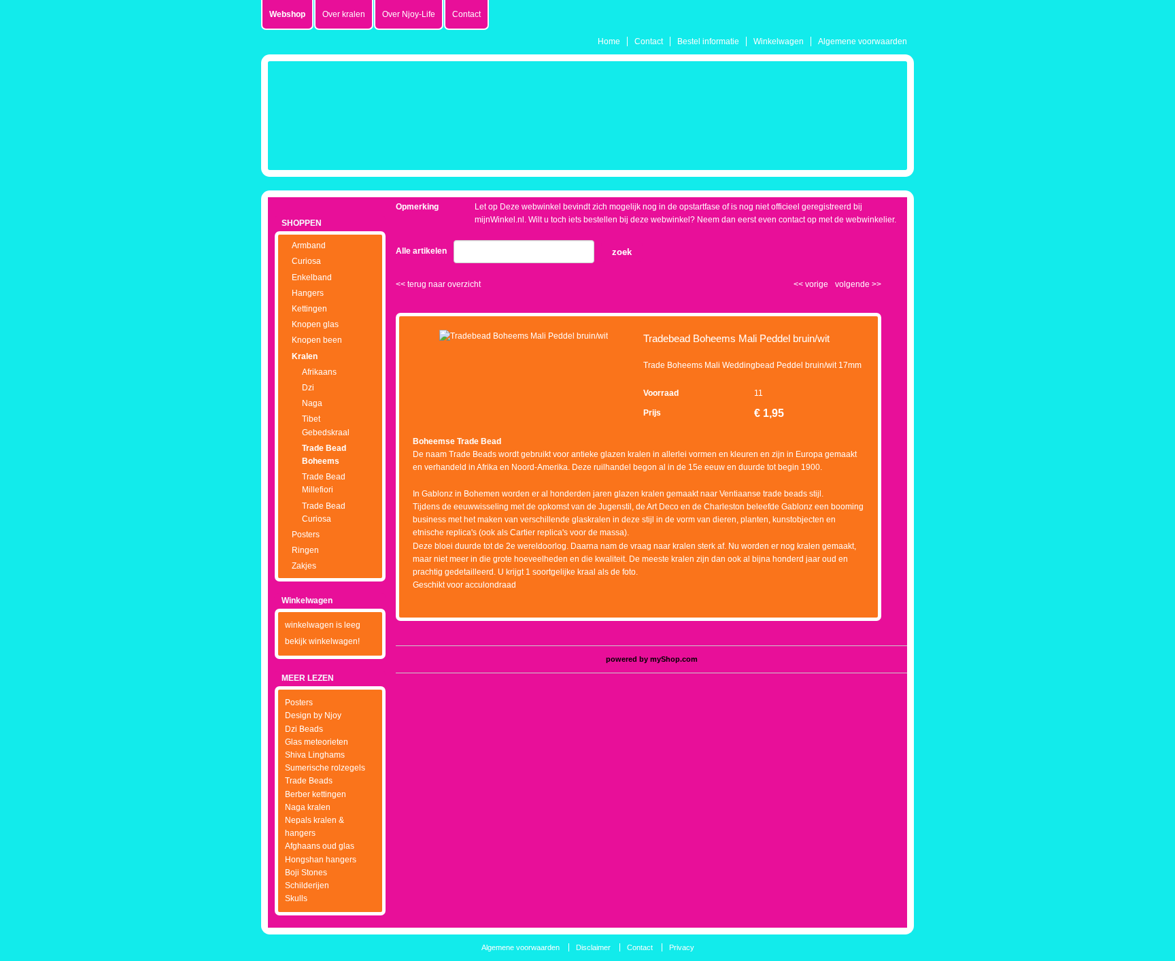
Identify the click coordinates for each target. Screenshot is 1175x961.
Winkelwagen (778, 41)
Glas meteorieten (316, 742)
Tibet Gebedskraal (326, 425)
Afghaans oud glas (319, 846)
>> (875, 284)
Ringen (305, 550)
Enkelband (312, 277)
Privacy (681, 947)
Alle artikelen (421, 251)
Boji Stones (306, 872)
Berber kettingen (315, 794)
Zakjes (304, 566)
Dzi (308, 387)
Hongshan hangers (320, 859)
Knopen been (317, 340)
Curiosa (306, 261)
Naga (312, 403)
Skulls (296, 898)
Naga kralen (307, 807)
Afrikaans (319, 372)
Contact (648, 41)
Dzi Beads (304, 729)
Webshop (287, 14)
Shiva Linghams (315, 755)
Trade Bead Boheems (324, 454)
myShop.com (674, 659)
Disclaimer (593, 947)
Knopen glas (315, 324)
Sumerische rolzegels (325, 768)
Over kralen (343, 14)
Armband (309, 245)
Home (609, 41)
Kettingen (309, 309)
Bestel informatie (708, 41)
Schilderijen (307, 885)
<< (799, 284)
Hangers (308, 293)
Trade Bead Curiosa (323, 512)
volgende (858, 284)
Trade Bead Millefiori (323, 483)
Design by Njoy (313, 715)
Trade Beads (309, 781)
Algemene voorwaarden (862, 41)
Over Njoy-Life (408, 14)
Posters (306, 534)
